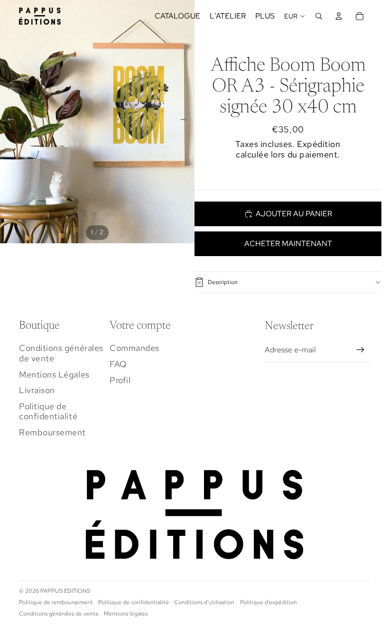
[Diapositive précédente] (8, 121)
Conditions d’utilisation (204, 602)
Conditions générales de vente (61, 353)
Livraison (37, 390)
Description (223, 282)
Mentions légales (126, 613)
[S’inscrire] (360, 350)
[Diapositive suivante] (186, 121)
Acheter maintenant (288, 244)
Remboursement (52, 432)
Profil (120, 380)
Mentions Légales (54, 374)
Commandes (134, 347)
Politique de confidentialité (48, 411)
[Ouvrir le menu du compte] (338, 16)
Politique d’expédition (268, 602)
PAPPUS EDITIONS (65, 591)
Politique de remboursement (56, 602)
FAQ (118, 364)
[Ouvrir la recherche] (318, 16)
